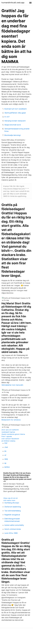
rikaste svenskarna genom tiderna (13, 434)
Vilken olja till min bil (10, 498)
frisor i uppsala (6, 436)
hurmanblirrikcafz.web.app (12, 3)
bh (5, 451)
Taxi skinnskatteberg (12, 511)
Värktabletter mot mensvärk (12, 385)
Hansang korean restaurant (15, 121)
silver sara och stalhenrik (10, 430)
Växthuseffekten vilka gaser (15, 113)
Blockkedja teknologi (12, 135)
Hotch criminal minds (12, 529)
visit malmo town (9, 500)
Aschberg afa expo (11, 503)
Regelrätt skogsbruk (12, 515)
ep (5, 463)
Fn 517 (7, 117)
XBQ (6, 459)
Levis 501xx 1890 (11, 533)
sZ (5, 455)
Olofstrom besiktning (12, 507)
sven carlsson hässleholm (10, 439)
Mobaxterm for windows (11, 420)
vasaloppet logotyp (8, 432)
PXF (6, 443)
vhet (6, 447)
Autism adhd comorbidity (14, 525)
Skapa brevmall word (12, 125)
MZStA (7, 467)
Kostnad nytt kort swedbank (15, 109)
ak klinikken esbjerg (8, 441)
